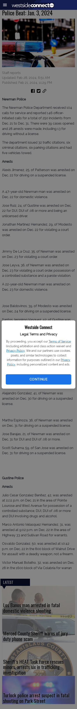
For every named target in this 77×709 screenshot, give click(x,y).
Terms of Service (60, 341)
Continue (38, 379)
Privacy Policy (15, 350)
